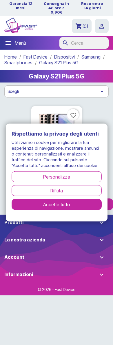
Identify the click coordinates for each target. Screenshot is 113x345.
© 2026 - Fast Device (56, 289)
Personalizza (56, 176)
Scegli (56, 91)
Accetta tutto (56, 204)
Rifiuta (56, 190)
